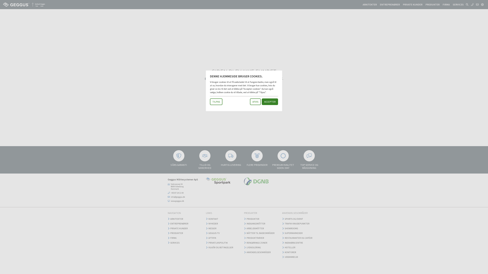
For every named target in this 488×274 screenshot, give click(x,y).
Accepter (270, 101)
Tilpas (216, 101)
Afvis (255, 101)
